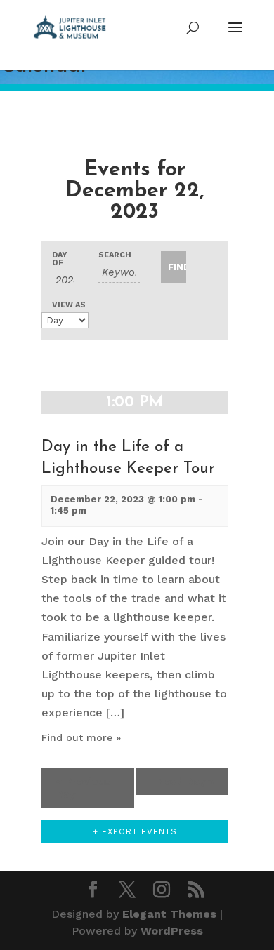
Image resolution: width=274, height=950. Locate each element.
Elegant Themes (169, 914)
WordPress (172, 930)
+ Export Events (135, 831)
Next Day (185, 781)
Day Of (59, 259)
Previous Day (83, 788)
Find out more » (81, 737)
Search (114, 255)
